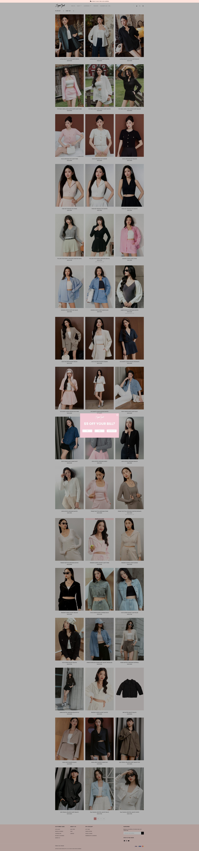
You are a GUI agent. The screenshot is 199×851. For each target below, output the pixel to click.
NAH (99, 431)
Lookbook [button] (87, 5)
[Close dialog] (117, 415)
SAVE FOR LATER (111, 431)
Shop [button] (78, 5)
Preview (96, 5)
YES (87, 431)
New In (73, 5)
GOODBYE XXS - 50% (105, 5)
